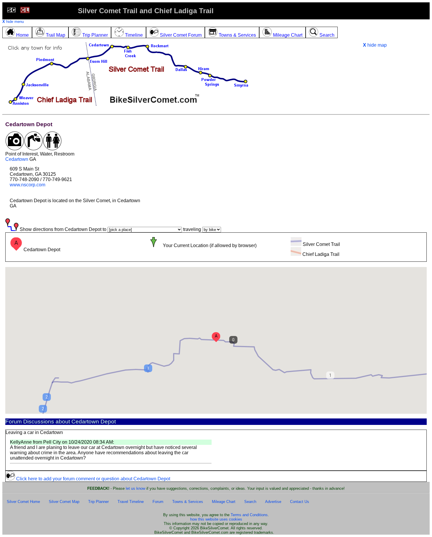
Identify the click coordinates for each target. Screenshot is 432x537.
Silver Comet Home (23, 501)
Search (250, 501)
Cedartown (16, 159)
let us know (135, 488)
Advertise (273, 501)
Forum (158, 501)
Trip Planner (98, 501)
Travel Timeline (131, 501)
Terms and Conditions (249, 515)
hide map (375, 45)
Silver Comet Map (64, 501)
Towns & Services (187, 501)
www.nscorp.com (27, 184)
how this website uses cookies (216, 519)
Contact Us (299, 501)
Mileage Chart (223, 501)
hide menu (13, 21)
